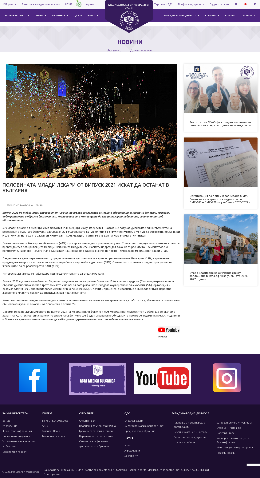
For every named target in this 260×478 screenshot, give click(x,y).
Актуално (114, 50)
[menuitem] (245, 4)
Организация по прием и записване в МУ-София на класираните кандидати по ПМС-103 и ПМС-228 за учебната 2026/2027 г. (220, 199)
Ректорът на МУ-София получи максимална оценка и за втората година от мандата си (220, 123)
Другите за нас (141, 50)
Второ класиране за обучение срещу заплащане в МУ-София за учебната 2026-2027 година (219, 276)
